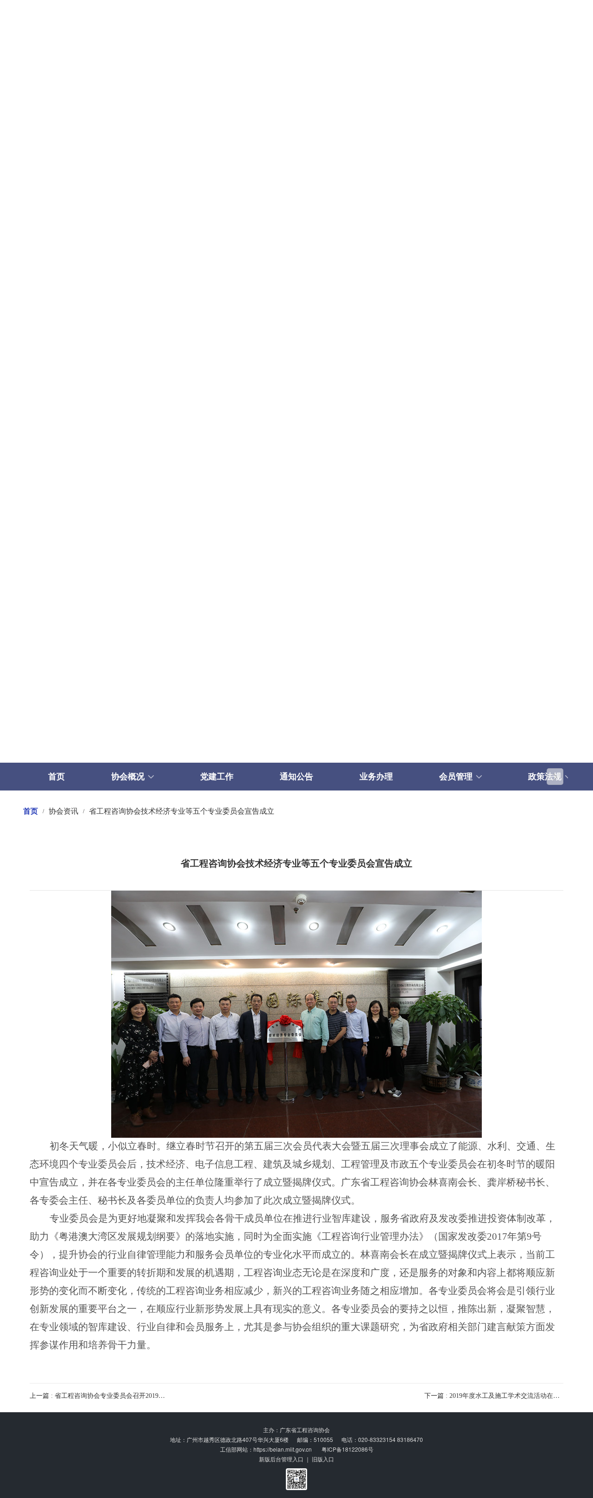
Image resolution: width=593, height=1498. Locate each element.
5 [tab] (335, 738)
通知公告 (296, 776)
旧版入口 (323, 1459)
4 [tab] (316, 738)
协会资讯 (63, 811)
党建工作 (216, 776)
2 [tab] (277, 738)
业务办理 (376, 776)
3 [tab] (296, 738)
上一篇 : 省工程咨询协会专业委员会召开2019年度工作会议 (113, 1395)
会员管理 (456, 776)
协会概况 (128, 776)
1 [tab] (257, 738)
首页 (56, 776)
